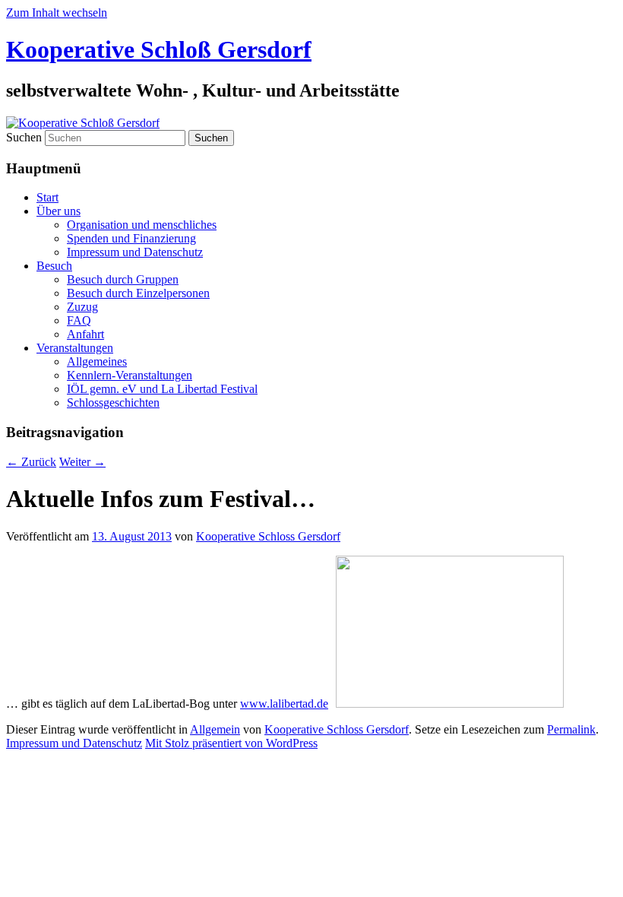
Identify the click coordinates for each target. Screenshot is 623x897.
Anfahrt (85, 334)
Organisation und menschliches (142, 224)
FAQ (79, 320)
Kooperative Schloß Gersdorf (159, 49)
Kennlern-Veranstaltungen (129, 375)
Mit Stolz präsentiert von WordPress (231, 743)
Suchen (24, 137)
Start (47, 197)
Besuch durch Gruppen (123, 279)
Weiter (82, 461)
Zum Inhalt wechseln (56, 12)
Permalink (571, 729)
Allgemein (215, 729)
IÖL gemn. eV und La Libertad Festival (162, 388)
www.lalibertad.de (284, 703)
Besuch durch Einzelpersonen (138, 293)
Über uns (58, 210)
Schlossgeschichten (113, 402)
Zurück (31, 461)
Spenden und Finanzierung (131, 238)
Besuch (54, 265)
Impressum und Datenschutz (135, 252)
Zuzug (82, 306)
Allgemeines (97, 361)
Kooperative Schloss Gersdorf (268, 536)
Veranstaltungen (74, 347)
